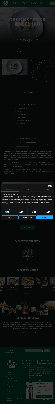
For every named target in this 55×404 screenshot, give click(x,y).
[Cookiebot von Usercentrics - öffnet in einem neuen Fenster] (47, 186)
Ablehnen (10, 217)
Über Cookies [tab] (45, 189)
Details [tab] (27, 189)
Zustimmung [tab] (9, 189)
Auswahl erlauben (27, 217)
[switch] (21, 212)
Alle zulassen (45, 217)
